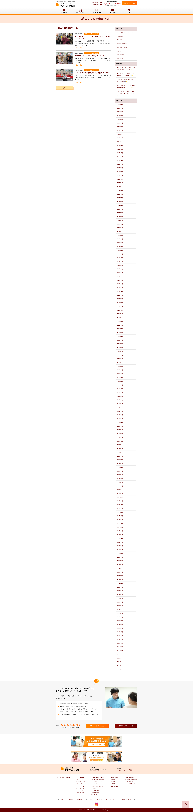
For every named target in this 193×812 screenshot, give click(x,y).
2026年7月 (120, 108)
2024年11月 (120, 183)
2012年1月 (120, 639)
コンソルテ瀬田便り (129, 781)
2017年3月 (120, 523)
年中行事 (119, 40)
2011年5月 (120, 669)
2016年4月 (120, 542)
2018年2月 (120, 482)
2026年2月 (120, 126)
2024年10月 (120, 186)
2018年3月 (120, 478)
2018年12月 (120, 444)
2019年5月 (120, 426)
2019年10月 (120, 407)
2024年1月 (120, 220)
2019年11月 (120, 403)
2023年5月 (120, 250)
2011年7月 (120, 662)
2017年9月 (120, 501)
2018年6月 (120, 467)
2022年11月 (120, 272)
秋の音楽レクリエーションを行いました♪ (90, 56)
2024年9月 (120, 190)
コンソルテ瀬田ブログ (130, 783)
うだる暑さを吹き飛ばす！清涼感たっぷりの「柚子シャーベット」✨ (126, 93)
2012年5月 (120, 632)
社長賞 (90, 799)
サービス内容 (80, 12)
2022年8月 (120, 284)
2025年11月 (120, 138)
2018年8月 (120, 459)
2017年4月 (120, 519)
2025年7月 (120, 153)
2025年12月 (120, 134)
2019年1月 (120, 441)
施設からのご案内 (122, 47)
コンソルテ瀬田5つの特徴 (63, 777)
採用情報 (71, 799)
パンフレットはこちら (97, 4)
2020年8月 (120, 370)
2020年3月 (120, 388)
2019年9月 (120, 411)
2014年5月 (120, 587)
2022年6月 (120, 287)
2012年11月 (120, 613)
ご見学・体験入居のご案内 (97, 779)
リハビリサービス (80, 786)
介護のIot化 (94, 794)
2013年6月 (120, 602)
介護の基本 (120, 36)
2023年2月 (120, 261)
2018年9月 (120, 456)
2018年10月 (120, 452)
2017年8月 (120, 504)
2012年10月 (120, 617)
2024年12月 (120, 179)
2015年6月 (120, 557)
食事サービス (79, 783)
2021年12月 (120, 310)
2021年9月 (120, 321)
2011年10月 (120, 650)
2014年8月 (120, 575)
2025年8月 (120, 149)
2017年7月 (120, 508)
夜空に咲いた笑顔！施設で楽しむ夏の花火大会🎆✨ (126, 80)
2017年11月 (120, 493)
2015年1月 (120, 564)
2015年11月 (120, 549)
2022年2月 (120, 302)
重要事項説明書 (95, 792)
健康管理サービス (80, 781)
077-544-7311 (96, 770)
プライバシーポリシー (111, 799)
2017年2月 (120, 527)
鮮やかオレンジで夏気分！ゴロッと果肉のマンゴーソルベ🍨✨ (126, 74)
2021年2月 (120, 347)
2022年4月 (120, 295)
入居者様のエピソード (96, 781)
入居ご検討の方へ (96, 12)
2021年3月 (120, 343)
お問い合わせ (99, 799)
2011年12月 (120, 643)
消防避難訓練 (120, 55)
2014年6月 (120, 583)
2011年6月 (120, 665)
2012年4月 (120, 635)
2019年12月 (120, 400)
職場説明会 (120, 58)
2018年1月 (120, 486)
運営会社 (63, 799)
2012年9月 (120, 620)
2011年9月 (120, 654)
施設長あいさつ (81, 799)
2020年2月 (120, 392)
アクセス (129, 12)
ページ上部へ (185, 805)
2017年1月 (120, 531)
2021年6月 (120, 332)
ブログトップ (64, 88)
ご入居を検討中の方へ (97, 777)
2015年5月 (120, 561)
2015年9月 (120, 553)
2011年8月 (120, 658)
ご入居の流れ (94, 783)
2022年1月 (120, 306)
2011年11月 (120, 647)
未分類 (119, 51)
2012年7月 (120, 628)
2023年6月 (120, 246)
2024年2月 (120, 216)
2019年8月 (120, 415)
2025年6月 (120, 156)
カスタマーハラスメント (126, 799)
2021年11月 (120, 314)
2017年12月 (120, 489)
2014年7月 (120, 579)
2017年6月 (120, 512)
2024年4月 (120, 209)
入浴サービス (79, 790)
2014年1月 (120, 594)
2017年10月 (120, 497)
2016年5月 (120, 538)
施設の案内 (113, 12)
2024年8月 (120, 194)
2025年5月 (120, 160)
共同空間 (113, 781)
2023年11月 (120, 227)
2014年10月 (120, 568)
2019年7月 (120, 418)
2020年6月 (120, 377)
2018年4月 (120, 474)
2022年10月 (120, 276)
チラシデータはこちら (97, 2)
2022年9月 (120, 280)
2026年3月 (120, 123)
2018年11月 (120, 448)
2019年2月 (120, 437)
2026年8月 (120, 104)
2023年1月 (120, 265)
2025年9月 (120, 145)
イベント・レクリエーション (91, 33)
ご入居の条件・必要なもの (97, 786)
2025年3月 (120, 168)
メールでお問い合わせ (98, 726)
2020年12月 (120, 355)
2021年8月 (120, 325)
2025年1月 (120, 175)
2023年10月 (120, 231)
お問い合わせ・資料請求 (129, 3)
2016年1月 (120, 546)
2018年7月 (120, 463)
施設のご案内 (114, 777)
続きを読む (79, 47)
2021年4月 (120, 340)
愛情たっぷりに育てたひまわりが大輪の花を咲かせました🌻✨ (126, 86)
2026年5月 (120, 115)
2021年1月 (120, 351)
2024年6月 (120, 201)
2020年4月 (120, 385)
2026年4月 (120, 119)
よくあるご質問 (95, 790)
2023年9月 (120, 235)
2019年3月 (120, 433)
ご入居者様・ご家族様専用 (131, 779)
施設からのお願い (122, 43)
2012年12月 (120, 609)
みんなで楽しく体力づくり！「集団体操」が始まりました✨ (126, 68)
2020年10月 (120, 362)
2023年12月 (120, 224)
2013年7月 (120, 598)
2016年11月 (120, 534)
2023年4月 (120, 254)
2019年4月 (120, 430)
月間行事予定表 (80, 792)
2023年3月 (120, 257)
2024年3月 (120, 213)
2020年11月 (120, 358)
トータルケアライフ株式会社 (124, 770)
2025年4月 (120, 164)
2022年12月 (120, 269)
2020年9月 (120, 366)
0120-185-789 (72, 724)
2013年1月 (120, 605)
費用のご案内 (94, 788)
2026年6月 (120, 111)
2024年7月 (120, 198)
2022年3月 (120, 299)
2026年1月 (120, 130)
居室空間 (113, 779)
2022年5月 (120, 291)
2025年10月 (120, 141)
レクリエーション (80, 788)
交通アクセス (114, 786)
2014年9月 (120, 572)
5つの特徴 (64, 12)
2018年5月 (120, 471)
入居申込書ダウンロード (126, 726)
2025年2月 (120, 171)
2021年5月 (120, 336)
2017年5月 (120, 516)
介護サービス (79, 779)
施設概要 (113, 783)
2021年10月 (120, 317)
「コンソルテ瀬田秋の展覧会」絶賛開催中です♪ (92, 73)
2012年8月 (120, 624)
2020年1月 (120, 396)
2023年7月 (120, 242)
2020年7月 (120, 373)
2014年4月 (120, 590)
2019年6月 (120, 422)
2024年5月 (120, 205)
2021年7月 (120, 329)
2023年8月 (120, 239)
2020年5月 (120, 381)
